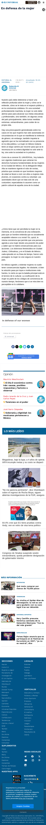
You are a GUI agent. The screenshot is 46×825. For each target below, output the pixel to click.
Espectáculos (7, 712)
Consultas (5, 743)
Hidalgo (27, 673)
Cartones (5, 703)
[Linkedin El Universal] (25, 765)
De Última (5, 757)
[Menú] (43, 2)
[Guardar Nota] (32, 346)
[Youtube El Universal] (25, 760)
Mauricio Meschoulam (13, 379)
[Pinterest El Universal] (39, 760)
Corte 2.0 (5, 667)
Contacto (23, 812)
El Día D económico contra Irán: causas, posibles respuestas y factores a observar (17, 386)
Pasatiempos (29, 726)
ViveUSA (27, 721)
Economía (5, 706)
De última (5, 734)
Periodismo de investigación (7, 674)
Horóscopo (28, 729)
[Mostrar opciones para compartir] (43, 9)
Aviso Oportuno (30, 698)
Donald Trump (7, 689)
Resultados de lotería (29, 733)
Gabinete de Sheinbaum (6, 682)
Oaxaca (27, 667)
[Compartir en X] (17, 346)
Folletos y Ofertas (31, 695)
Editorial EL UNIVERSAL (7, 81)
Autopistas (6, 740)
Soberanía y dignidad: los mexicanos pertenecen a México (17, 415)
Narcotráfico (6, 698)
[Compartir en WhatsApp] (20, 346)
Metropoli (5, 692)
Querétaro (28, 675)
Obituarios (28, 704)
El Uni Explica (7, 678)
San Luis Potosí (30, 678)
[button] (31, 2)
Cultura (4, 715)
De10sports (28, 715)
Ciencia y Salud (8, 723)
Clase (4, 749)
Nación (4, 664)
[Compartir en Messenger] (24, 346)
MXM (3, 726)
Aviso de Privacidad (26, 798)
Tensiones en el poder (16, 402)
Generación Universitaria (29, 708)
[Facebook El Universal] (32, 756)
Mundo (4, 687)
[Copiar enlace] (28, 346)
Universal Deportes (9, 709)
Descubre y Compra (31, 693)
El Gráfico (28, 712)
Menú (4, 731)
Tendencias (6, 720)
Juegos (27, 723)
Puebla (27, 670)
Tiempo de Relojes (9, 766)
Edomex (27, 664)
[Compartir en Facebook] (13, 346)
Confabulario (6, 717)
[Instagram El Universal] (33, 760)
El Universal (9, 336)
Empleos (27, 701)
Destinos (5, 737)
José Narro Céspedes (13, 409)
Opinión (8, 374)
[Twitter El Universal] (39, 756)
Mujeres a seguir (8, 670)
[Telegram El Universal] (25, 756)
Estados (5, 695)
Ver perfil (13, 90)
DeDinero (27, 718)
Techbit (4, 729)
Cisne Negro (6, 768)
